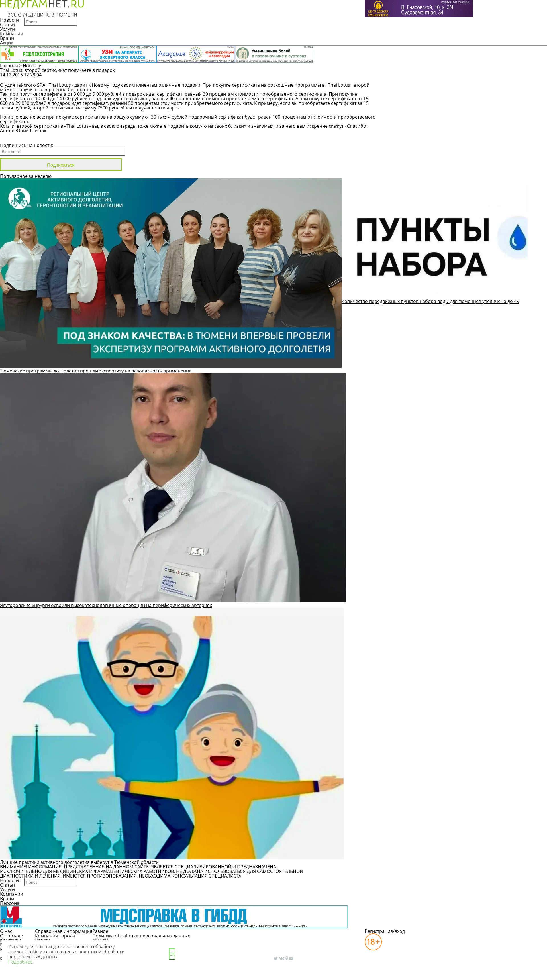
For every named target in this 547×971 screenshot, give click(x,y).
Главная (9, 65)
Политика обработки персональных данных (141, 936)
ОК (172, 954)
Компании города (55, 936)
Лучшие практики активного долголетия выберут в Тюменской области (79, 862)
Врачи (7, 38)
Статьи (7, 24)
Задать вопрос (432, 77)
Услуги (7, 29)
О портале (11, 936)
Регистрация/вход (385, 931)
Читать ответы (475, 77)
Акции (7, 43)
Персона (9, 903)
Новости (9, 20)
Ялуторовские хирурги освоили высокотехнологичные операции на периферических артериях (106, 605)
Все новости (19, 138)
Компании (11, 33)
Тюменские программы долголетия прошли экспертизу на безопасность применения (95, 371)
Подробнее (20, 962)
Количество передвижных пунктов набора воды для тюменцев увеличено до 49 (430, 301)
